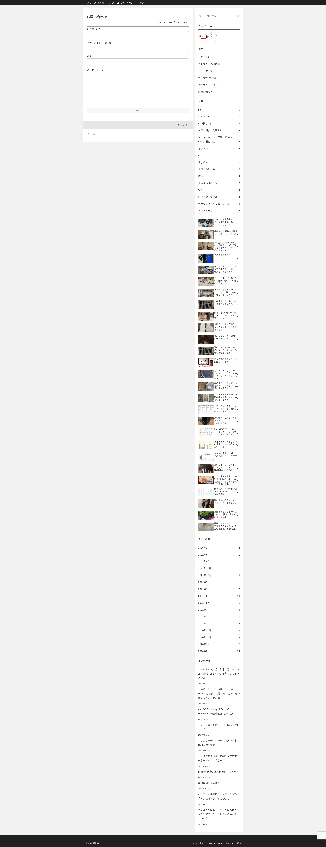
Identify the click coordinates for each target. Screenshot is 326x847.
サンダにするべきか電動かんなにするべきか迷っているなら (218, 758)
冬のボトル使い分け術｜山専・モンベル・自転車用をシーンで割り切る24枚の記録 (219, 673)
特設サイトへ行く (208, 85)
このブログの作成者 (209, 64)
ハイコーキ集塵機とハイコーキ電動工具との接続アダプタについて (218, 796)
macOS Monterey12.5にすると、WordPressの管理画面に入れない (216, 711)
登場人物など (205, 91)
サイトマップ (205, 71)
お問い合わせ (205, 57)
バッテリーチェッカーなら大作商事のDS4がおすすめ (218, 742)
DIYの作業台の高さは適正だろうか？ (218, 771)
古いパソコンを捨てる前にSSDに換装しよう (219, 727)
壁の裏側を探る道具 (209, 783)
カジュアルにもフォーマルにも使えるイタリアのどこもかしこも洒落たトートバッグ (218, 814)
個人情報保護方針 (208, 78)
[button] (237, 15)
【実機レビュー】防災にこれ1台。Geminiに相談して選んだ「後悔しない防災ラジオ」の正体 (219, 693)
